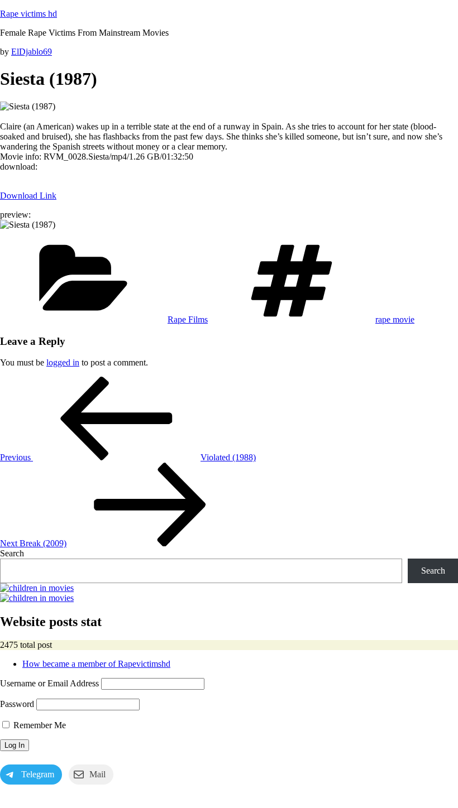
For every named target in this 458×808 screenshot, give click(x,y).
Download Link (28, 195)
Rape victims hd (28, 13)
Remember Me (38, 725)
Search (12, 553)
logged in (62, 362)
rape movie (394, 319)
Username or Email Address (49, 683)
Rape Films (188, 319)
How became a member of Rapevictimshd (96, 663)
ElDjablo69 (31, 51)
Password (17, 704)
